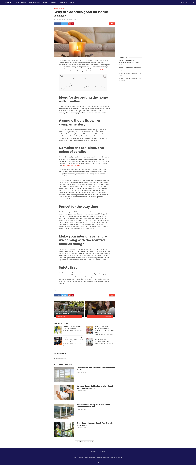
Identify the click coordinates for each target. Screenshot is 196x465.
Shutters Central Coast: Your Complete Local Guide (96, 369)
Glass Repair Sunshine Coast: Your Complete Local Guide (95, 424)
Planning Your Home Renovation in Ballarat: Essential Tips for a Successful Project (105, 329)
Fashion (23, 2)
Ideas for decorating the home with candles (73, 79)
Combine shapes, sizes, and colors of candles (74, 83)
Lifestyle (46, 2)
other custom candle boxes (71, 165)
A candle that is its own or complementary (73, 81)
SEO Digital (63, 2)
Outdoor (54, 2)
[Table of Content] (104, 76)
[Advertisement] (130, 31)
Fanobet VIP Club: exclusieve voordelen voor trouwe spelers (130, 68)
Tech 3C (71, 2)
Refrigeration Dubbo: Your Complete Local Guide (103, 340)
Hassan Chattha (60, 19)
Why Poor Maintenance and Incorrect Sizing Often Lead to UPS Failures (73, 340)
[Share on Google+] (69, 23)
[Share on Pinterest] (72, 23)
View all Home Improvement (83, 442)
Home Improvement (35, 2)
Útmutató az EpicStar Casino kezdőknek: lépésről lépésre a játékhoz (130, 61)
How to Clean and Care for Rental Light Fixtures (72, 328)
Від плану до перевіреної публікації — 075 (130, 73)
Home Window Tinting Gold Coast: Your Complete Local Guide (93, 406)
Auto (17, 2)
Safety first (63, 89)
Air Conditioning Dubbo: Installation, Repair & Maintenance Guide (95, 387)
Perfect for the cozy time (67, 85)
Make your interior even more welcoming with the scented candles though (83, 87)
